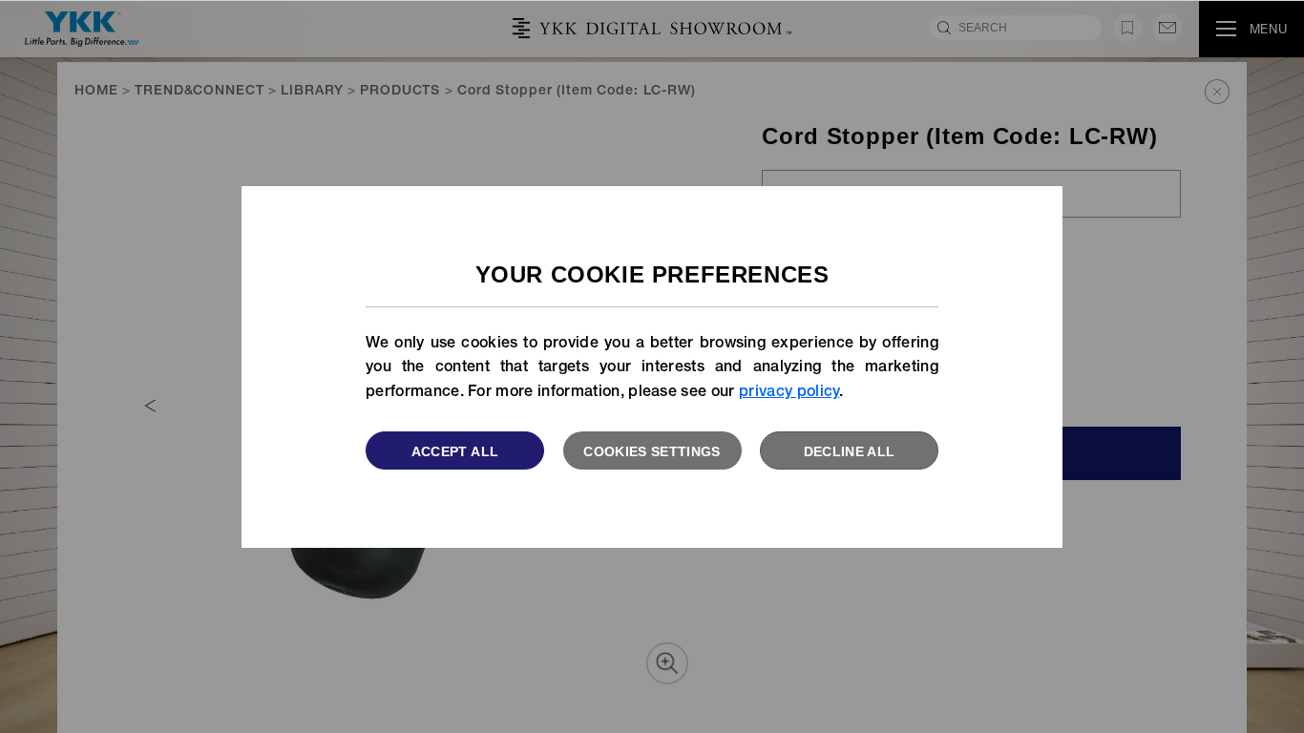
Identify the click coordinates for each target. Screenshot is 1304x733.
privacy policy (789, 393)
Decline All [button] (849, 451)
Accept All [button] (455, 451)
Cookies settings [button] (652, 451)
